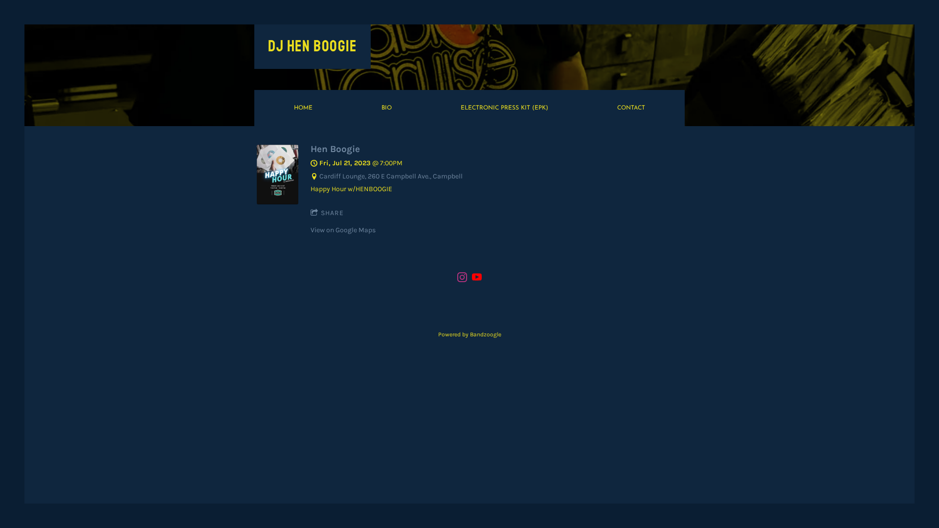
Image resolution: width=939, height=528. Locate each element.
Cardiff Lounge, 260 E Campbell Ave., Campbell (391, 176)
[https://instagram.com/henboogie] (462, 278)
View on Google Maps (343, 230)
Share (332, 213)
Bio (386, 108)
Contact (631, 108)
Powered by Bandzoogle (469, 334)
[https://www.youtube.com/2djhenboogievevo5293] (477, 278)
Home (303, 108)
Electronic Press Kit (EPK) (504, 108)
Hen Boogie (335, 148)
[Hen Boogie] (277, 202)
